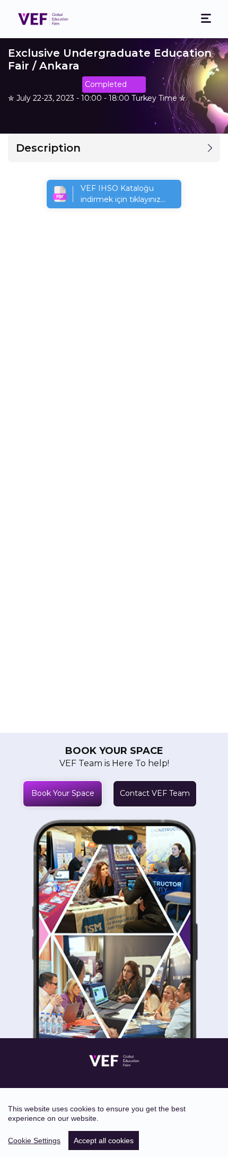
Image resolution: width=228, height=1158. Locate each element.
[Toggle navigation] (206, 18)
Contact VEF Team (155, 793)
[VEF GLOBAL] (42, 19)
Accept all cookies (104, 1140)
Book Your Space (62, 793)
